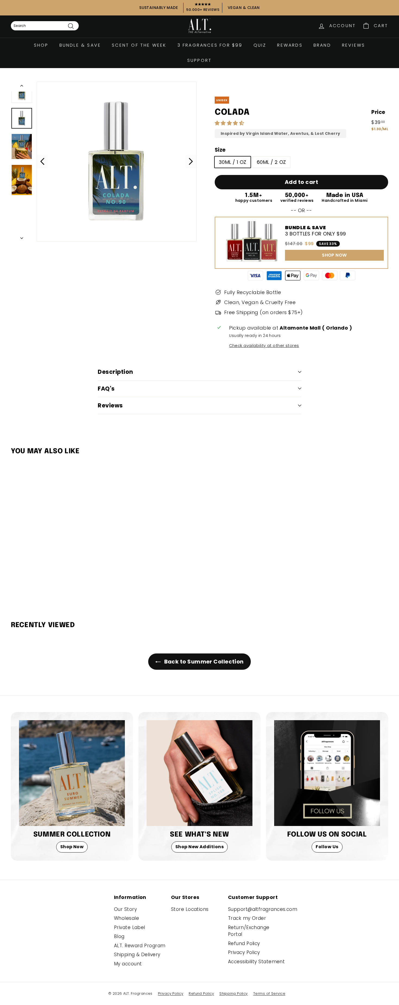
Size (220, 150)
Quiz (260, 45)
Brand (322, 45)
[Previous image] (42, 161)
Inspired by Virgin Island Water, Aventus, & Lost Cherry (280, 133)
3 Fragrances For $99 (210, 45)
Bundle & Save (80, 45)
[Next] (22, 236)
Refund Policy (244, 943)
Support (199, 60)
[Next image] (190, 161)
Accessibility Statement (256, 961)
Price (378, 112)
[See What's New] (199, 773)
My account (128, 964)
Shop (41, 45)
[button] (230, 123)
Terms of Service (269, 993)
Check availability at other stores (264, 345)
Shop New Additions (199, 847)
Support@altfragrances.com (262, 909)
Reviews (353, 45)
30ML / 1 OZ (232, 162)
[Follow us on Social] (327, 773)
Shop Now (72, 847)
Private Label (129, 927)
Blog (119, 936)
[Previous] (22, 87)
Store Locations (190, 909)
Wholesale (126, 918)
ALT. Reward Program (140, 945)
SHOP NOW (334, 255)
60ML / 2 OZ (271, 162)
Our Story (125, 909)
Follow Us (327, 847)
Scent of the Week (139, 45)
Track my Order (247, 918)
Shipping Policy (233, 993)
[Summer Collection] (72, 773)
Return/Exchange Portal (249, 931)
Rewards (289, 45)
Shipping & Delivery (137, 954)
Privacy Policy (244, 952)
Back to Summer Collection (203, 661)
